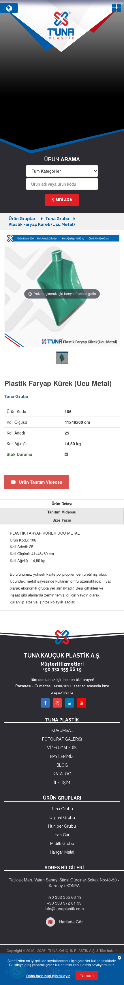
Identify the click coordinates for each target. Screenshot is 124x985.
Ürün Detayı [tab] (62, 503)
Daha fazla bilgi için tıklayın (48, 975)
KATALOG (62, 774)
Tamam (87, 975)
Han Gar (62, 835)
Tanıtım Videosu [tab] (61, 512)
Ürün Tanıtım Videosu (40, 482)
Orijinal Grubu (62, 817)
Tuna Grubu (57, 218)
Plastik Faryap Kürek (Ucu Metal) (42, 224)
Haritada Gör (70, 922)
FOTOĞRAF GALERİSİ (62, 739)
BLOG (62, 765)
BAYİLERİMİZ (62, 756)
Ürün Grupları (23, 218)
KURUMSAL (62, 730)
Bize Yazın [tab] (61, 520)
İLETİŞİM (62, 782)
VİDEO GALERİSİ (62, 747)
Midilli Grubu (62, 843)
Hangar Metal (62, 852)
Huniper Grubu (62, 826)
